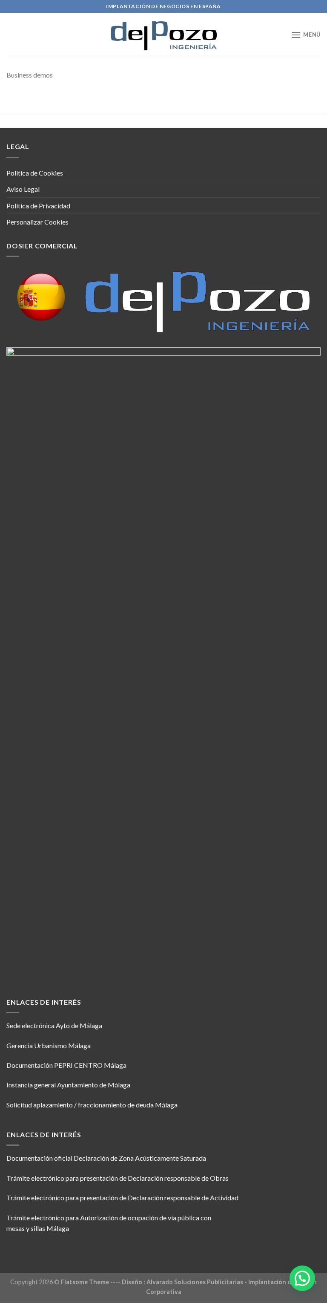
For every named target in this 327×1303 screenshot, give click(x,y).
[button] (302, 1278)
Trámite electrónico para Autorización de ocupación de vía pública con (108, 1218)
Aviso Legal (23, 189)
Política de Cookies (34, 173)
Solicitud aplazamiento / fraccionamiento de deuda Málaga (92, 1105)
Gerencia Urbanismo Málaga (48, 1045)
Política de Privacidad (38, 206)
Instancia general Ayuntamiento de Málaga (68, 1085)
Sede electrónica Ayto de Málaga (54, 1025)
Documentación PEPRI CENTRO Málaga (66, 1065)
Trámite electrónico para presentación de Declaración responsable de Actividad (122, 1197)
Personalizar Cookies (37, 222)
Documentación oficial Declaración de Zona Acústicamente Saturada (106, 1158)
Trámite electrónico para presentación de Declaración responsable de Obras (117, 1178)
